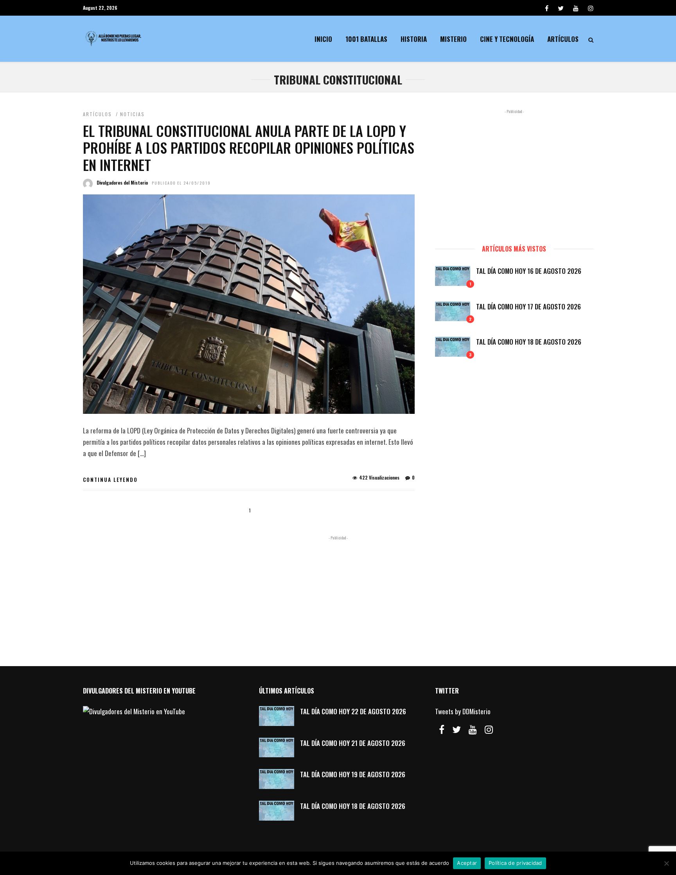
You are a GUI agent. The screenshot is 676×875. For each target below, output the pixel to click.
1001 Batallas (366, 39)
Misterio (453, 39)
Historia (414, 39)
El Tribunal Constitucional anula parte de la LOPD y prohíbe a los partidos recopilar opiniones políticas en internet (248, 147)
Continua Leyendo (110, 479)
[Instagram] (590, 8)
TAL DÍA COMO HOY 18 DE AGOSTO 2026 (528, 342)
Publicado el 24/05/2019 (181, 183)
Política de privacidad (515, 863)
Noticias (132, 114)
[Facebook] (441, 729)
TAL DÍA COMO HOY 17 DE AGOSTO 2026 (528, 306)
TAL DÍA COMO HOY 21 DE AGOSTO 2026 (352, 743)
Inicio (323, 39)
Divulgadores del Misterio (122, 182)
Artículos (563, 39)
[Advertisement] (514, 173)
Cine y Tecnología (507, 39)
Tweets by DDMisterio (463, 711)
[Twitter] (456, 729)
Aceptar (467, 863)
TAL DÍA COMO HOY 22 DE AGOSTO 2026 (353, 711)
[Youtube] (576, 8)
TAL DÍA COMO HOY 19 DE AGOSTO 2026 (352, 774)
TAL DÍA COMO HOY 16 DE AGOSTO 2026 (528, 271)
